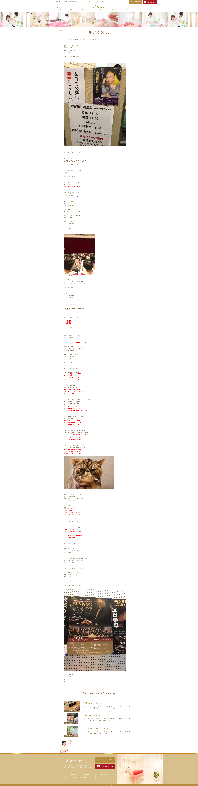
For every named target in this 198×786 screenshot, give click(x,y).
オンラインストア (77, 777)
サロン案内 (71, 8)
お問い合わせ (139, 8)
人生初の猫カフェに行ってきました (97, 728)
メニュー (83, 8)
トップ (58, 8)
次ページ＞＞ (107, 687)
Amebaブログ (94, 777)
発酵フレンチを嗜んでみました (95, 703)
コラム (127, 8)
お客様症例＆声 (115, 8)
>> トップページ (61, 30)
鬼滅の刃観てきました (92, 716)
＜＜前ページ (90, 687)
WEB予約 (86, 777)
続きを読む (112, 708)
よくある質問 (102, 774)
